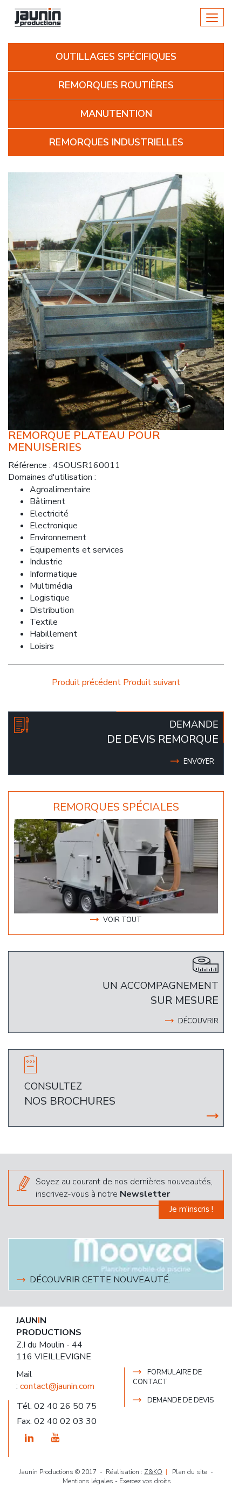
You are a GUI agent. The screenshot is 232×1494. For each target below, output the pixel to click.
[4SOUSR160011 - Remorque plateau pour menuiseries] (116, 300)
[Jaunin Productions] (37, 17)
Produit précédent (87, 682)
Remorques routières (116, 85)
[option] (116, 866)
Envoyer (198, 761)
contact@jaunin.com (57, 1386)
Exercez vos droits (145, 1481)
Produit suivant (151, 682)
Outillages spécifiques (116, 56)
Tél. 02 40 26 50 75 (57, 1406)
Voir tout (122, 920)
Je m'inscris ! (191, 1209)
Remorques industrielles (116, 142)
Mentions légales (88, 1481)
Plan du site (189, 1472)
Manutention (116, 113)
